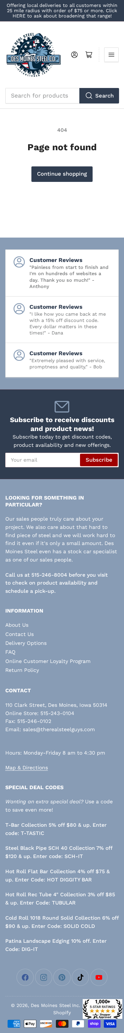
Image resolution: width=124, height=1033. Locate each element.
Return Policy (22, 670)
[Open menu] (111, 54)
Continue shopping (62, 174)
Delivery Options (26, 643)
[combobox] (62, 95)
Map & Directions (26, 767)
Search (104, 96)
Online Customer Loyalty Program (48, 661)
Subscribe (99, 460)
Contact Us (19, 634)
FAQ (10, 652)
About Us (16, 625)
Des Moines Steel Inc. (55, 1005)
